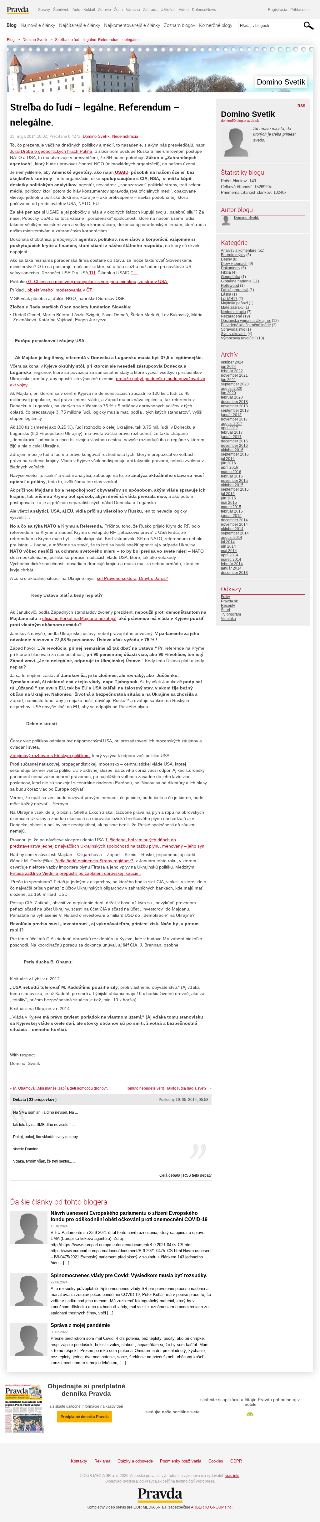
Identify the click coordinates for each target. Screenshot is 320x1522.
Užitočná (168, 10)
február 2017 (232, 432)
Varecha (133, 10)
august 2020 (231, 388)
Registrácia (277, 10)
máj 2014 (229, 551)
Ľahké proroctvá (234, 290)
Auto (76, 10)
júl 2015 (228, 494)
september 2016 (235, 454)
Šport (225, 610)
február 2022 (232, 371)
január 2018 (231, 415)
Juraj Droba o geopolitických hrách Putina (51, 151)
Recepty (228, 605)
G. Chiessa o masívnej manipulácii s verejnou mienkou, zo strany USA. (97, 281)
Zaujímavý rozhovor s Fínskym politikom (50, 755)
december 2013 (234, 572)
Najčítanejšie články (79, 25)
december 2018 (234, 402)
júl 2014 (228, 542)
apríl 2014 (229, 555)
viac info (232, 1475)
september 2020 (235, 384)
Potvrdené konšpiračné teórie (246, 325)
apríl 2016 (229, 467)
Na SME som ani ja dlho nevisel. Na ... (45, 1112)
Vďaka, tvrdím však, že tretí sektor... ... (44, 1161)
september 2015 (235, 489)
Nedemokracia (125, 136)
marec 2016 (231, 472)
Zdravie (104, 10)
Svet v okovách (234, 334)
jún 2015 (228, 498)
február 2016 (232, 476)
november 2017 (234, 419)
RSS (301, 106)
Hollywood (230, 285)
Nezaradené (231, 316)
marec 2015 (231, 507)
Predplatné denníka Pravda (85, 1417)
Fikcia (226, 272)
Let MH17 (229, 299)
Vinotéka (228, 619)
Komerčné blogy (215, 25)
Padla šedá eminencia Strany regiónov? (93, 860)
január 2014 (231, 568)
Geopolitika (230, 277)
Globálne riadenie (236, 281)
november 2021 (234, 375)
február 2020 (232, 397)
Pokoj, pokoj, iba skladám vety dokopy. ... (47, 1137)
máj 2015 (229, 502)
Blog (12, 25)
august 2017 (231, 423)
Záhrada (150, 10)
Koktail (89, 10)
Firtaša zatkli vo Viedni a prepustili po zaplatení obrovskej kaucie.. (75, 873)
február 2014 (232, 564)
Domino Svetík (34, 40)
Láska (226, 294)
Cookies (215, 1461)
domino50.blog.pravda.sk (240, 120)
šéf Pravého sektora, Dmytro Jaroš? (132, 578)
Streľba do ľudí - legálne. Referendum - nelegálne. (98, 40)
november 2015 (234, 480)
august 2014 (231, 537)
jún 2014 (228, 546)
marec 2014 (231, 559)
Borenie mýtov (233, 255)
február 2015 (232, 511)
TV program (231, 614)
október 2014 (232, 529)
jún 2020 (228, 393)
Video (184, 10)
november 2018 (234, 406)
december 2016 (234, 441)
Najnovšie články (38, 25)
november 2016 (234, 445)
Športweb (61, 10)
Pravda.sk (229, 601)
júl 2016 (228, 459)
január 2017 (231, 437)
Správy (44, 10)
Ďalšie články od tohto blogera (59, 1202)
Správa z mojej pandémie (80, 1325)
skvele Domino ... (27, 1149)
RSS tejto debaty (197, 1175)
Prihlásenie (300, 10)
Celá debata (169, 1175)
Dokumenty (230, 268)
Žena (118, 10)
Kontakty (79, 1461)
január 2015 (231, 515)
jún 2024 (228, 366)
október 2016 (232, 450)
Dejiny (226, 259)
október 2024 (232, 362)
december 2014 (234, 520)
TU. (92, 272)
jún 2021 (228, 380)
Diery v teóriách (234, 263)
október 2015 (232, 485)
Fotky (225, 597)
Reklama (102, 1461)
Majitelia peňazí (234, 303)
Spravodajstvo (233, 329)
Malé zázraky (232, 307)
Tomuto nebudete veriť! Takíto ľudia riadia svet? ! (167, 1088)
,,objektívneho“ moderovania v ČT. (59, 289)
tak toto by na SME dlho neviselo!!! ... (44, 1124)
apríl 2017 (229, 428)
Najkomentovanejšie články (132, 25)
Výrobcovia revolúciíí (238, 338)
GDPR (236, 1461)
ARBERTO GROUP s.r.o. (211, 1507)
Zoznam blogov (179, 25)
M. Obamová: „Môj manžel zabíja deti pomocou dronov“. (60, 1088)
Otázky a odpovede (135, 1461)
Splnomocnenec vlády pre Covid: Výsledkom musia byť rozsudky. (129, 1275)
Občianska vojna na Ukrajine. (246, 320)
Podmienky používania (180, 1461)
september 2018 (235, 410)
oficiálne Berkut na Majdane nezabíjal (79, 618)
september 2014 (235, 533)
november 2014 (234, 524)
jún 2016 (228, 463)
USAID (121, 172)
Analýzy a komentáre (239, 250)
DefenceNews (204, 10)
